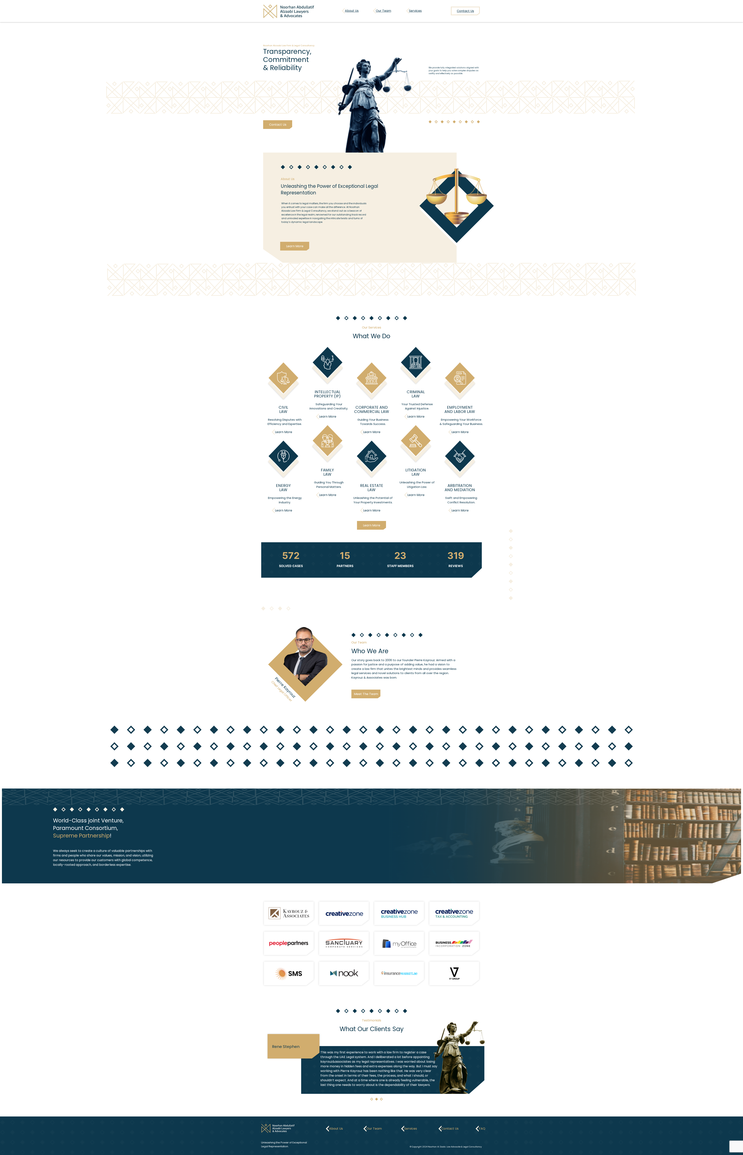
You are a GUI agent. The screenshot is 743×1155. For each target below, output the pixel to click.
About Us (352, 11)
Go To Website (289, 913)
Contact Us (277, 124)
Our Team (383, 11)
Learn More (294, 246)
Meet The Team (366, 694)
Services (415, 11)
